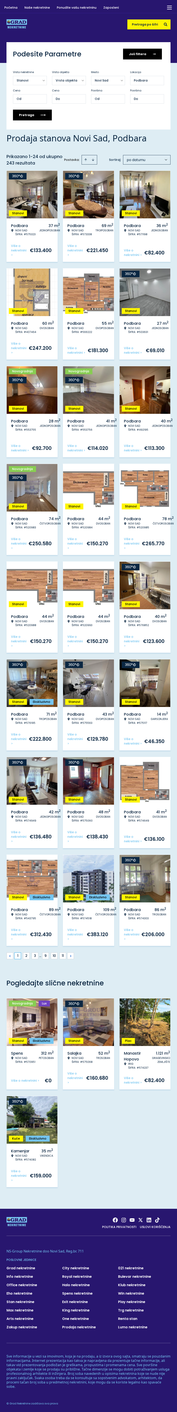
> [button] (71, 956)
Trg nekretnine (131, 1310)
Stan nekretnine (20, 1301)
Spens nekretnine (77, 1293)
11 (63, 955)
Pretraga (26, 115)
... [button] (40, 955)
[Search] (166, 24)
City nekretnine (75, 1268)
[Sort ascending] (85, 160)
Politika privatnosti (119, 1227)
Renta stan (127, 1318)
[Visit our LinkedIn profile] (149, 1220)
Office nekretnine (21, 1284)
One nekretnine (75, 1318)
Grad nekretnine (20, 1268)
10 (54, 955)
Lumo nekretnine (132, 1327)
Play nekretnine (131, 1301)
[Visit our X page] (140, 1220)
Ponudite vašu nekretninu (76, 7)
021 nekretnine (131, 1268)
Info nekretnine (19, 1276)
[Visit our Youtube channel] (132, 1220)
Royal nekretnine (77, 1276)
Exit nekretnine (75, 1301)
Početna (10, 7)
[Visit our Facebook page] (115, 1220)
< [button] (10, 956)
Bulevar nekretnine (134, 1276)
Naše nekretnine (37, 7)
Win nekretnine (131, 1293)
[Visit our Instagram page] (123, 1220)
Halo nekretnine (76, 1284)
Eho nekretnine (19, 1293)
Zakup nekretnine (21, 1327)
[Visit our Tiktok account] (157, 1220)
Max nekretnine (19, 1310)
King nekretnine (76, 1310)
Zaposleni (111, 7)
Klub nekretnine (131, 1284)
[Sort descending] (93, 160)
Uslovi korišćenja (155, 1227)
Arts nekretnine (19, 1318)
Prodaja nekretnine (79, 1327)
